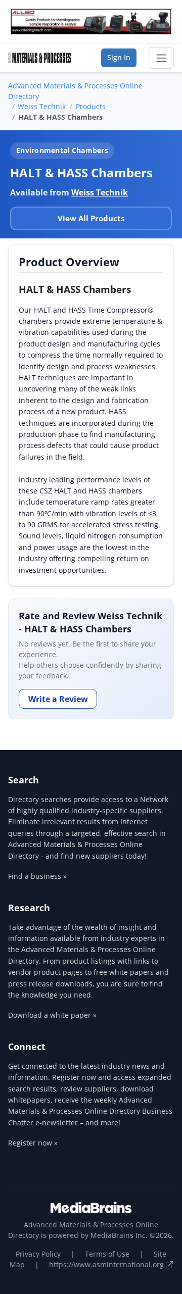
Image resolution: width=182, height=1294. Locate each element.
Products (91, 106)
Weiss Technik (42, 106)
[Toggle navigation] (161, 58)
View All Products (91, 218)
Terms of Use (107, 1254)
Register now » (33, 1143)
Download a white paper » (52, 1015)
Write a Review (58, 699)
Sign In (118, 57)
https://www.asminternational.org (107, 1264)
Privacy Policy (38, 1254)
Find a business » (37, 876)
